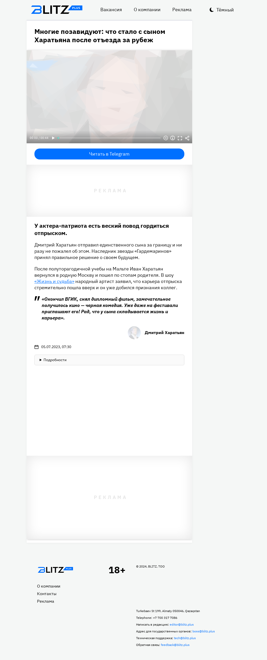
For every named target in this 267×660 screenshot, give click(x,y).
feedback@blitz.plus (175, 645)
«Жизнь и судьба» (54, 281)
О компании (147, 10)
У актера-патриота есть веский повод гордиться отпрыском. (101, 229)
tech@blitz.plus (185, 638)
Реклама (182, 10)
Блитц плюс (57, 9)
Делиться (187, 138)
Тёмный (225, 10)
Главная (55, 570)
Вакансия (111, 10)
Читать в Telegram (109, 154)
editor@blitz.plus (182, 624)
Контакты (47, 593)
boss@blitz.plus (203, 631)
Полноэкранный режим (180, 138)
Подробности (55, 359)
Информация (172, 138)
